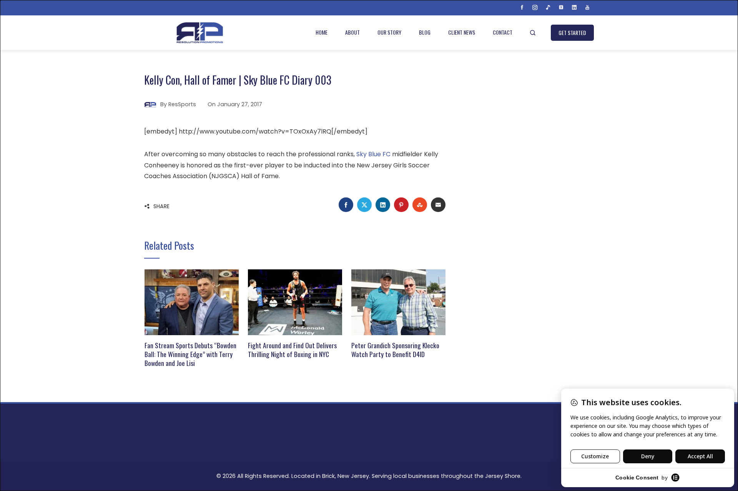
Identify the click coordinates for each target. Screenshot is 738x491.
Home (321, 32)
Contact (502, 32)
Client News (461, 32)
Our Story (389, 32)
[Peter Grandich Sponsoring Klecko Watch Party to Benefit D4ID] (398, 301)
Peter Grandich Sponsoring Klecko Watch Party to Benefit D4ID (395, 349)
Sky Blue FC (373, 154)
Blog (424, 32)
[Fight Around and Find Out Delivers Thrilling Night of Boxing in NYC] (295, 301)
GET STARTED (572, 32)
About (352, 32)
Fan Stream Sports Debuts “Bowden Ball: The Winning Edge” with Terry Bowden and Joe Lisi (190, 354)
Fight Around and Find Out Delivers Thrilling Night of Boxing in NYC (292, 349)
